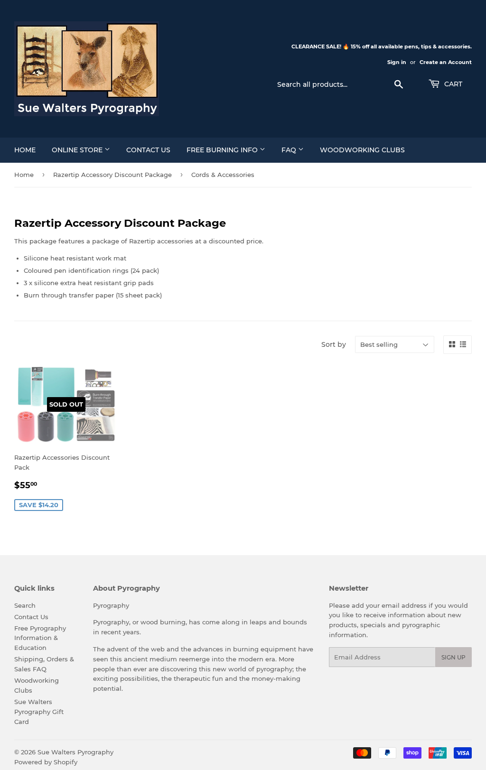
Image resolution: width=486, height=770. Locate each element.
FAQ (289, 150)
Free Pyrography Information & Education (40, 638)
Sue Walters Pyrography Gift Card (39, 711)
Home (25, 150)
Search (25, 605)
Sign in (396, 62)
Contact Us (148, 150)
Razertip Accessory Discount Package (112, 174)
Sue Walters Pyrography (75, 752)
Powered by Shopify (45, 762)
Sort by (333, 344)
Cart (452, 84)
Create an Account (446, 62)
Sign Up (453, 657)
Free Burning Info (223, 150)
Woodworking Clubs (362, 150)
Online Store (78, 150)
